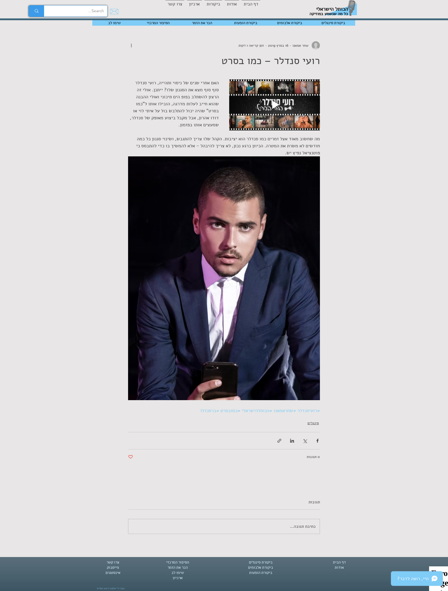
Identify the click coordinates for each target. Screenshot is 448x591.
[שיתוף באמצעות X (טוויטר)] (304, 440)
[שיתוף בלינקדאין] (292, 440)
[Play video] (274, 104)
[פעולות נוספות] (131, 45)
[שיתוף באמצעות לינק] (279, 440)
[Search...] (36, 11)
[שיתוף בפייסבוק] (317, 440)
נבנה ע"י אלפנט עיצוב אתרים (110, 588)
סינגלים (313, 423)
